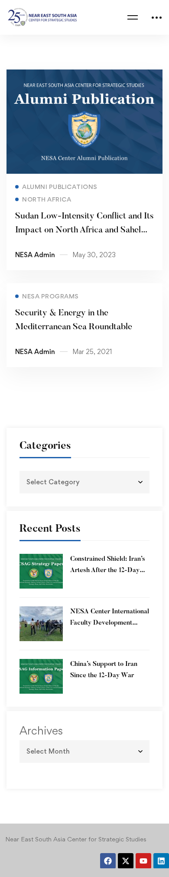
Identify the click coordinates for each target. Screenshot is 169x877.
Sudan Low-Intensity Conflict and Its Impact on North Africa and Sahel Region (84, 230)
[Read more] (84, 75)
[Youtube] (143, 861)
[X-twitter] (125, 861)
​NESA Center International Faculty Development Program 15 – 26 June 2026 (109, 623)
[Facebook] (108, 861)
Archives (41, 730)
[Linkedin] (161, 861)
